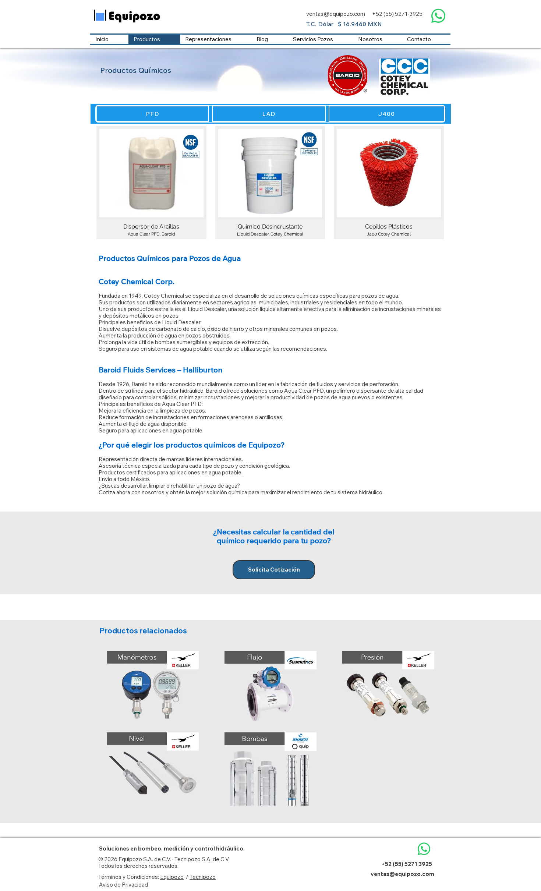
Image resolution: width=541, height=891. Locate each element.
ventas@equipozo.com (335, 13)
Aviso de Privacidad (123, 884)
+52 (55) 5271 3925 (406, 863)
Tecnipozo (203, 876)
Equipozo (172, 876)
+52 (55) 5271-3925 (397, 13)
